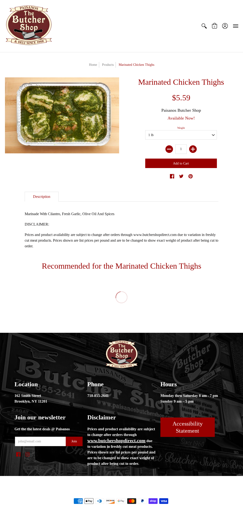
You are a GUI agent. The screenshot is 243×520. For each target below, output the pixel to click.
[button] (204, 26)
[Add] (193, 149)
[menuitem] (204, 26)
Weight (181, 127)
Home (93, 65)
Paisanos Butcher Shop (181, 110)
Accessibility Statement (188, 427)
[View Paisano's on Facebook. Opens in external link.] (172, 176)
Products (108, 65)
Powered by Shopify (140, 493)
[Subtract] (169, 149)
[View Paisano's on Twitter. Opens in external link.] (181, 176)
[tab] (42, 197)
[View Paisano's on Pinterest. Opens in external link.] (190, 176)
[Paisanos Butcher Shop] (28, 26)
